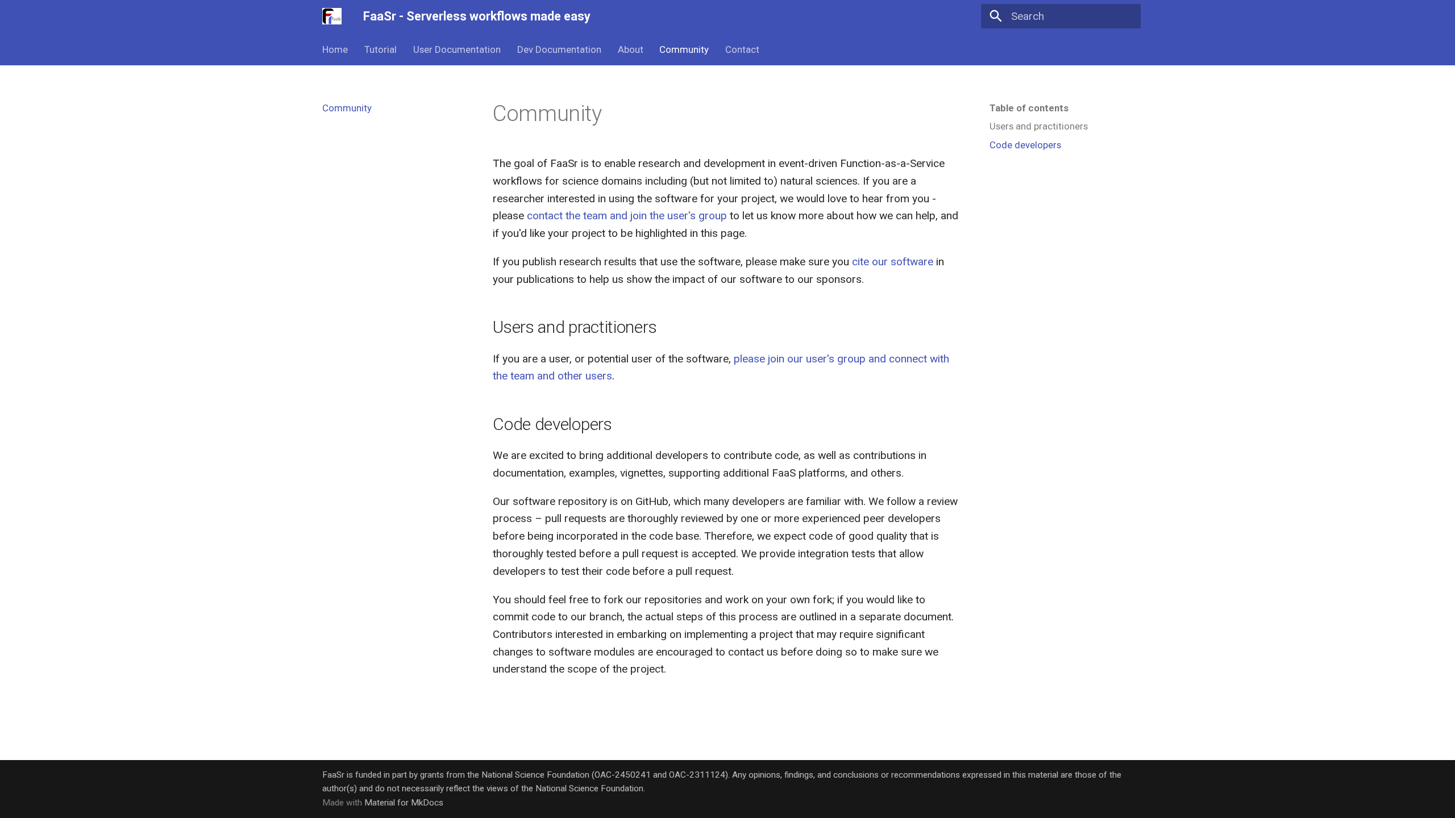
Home (335, 49)
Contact (742, 49)
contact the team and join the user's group (627, 215)
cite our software (892, 261)
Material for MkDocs (403, 803)
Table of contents (1029, 108)
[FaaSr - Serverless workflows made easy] (332, 16)
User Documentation (457, 49)
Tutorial (380, 49)
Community (684, 49)
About (630, 49)
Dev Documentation (559, 49)
